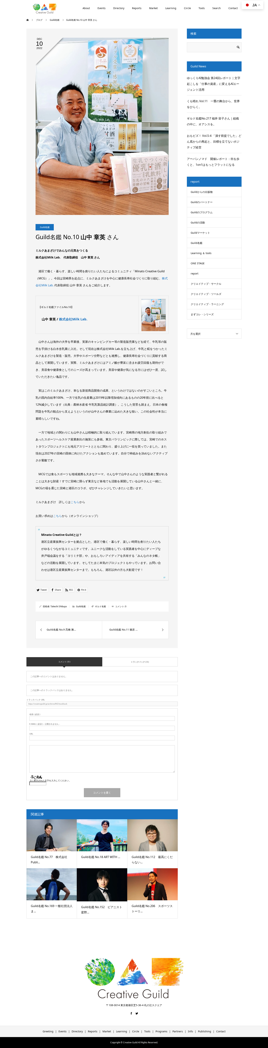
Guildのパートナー (202, 202)
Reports (136, 8)
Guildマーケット (200, 232)
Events (102, 8)
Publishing (204, 1031)
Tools (202, 8)
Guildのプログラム (202, 212)
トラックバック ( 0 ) (140, 661)
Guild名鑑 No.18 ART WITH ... (100, 857)
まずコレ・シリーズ (202, 314)
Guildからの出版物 (202, 192)
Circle (187, 8)
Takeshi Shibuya (59, 606)
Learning (170, 8)
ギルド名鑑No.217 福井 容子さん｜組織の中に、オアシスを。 (213, 121)
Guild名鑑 (45, 227)
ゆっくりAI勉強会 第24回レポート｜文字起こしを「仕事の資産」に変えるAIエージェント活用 (213, 84)
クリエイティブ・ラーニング (207, 304)
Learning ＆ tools (201, 253)
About (86, 8)
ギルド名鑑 (100, 606)
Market (153, 8)
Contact (233, 8)
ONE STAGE (198, 263)
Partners (177, 1031)
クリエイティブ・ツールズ (206, 294)
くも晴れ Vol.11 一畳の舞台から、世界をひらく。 (213, 104)
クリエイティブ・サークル (206, 283)
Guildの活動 (198, 222)
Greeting (48, 1031)
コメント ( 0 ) (64, 661)
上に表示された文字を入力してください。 (50, 780)
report (194, 273)
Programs (161, 1031)
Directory (118, 8)
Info (190, 1031)
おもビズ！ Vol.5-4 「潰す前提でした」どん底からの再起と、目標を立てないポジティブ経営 (214, 141)
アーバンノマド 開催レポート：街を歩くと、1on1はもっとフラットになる (213, 162)
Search (216, 8)
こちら (75, 502)
